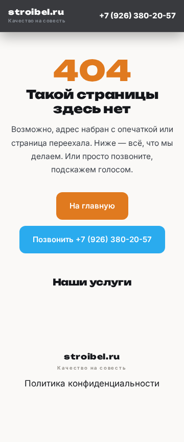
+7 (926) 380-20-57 (137, 15)
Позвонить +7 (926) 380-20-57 (92, 239)
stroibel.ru (36, 15)
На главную (92, 206)
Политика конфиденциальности (92, 383)
